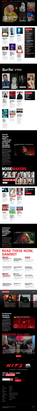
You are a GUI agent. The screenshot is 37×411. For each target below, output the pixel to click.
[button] (33, 359)
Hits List (22, 1)
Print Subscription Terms (13, 394)
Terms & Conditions (12, 397)
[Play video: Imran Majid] (6, 81)
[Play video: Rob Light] (31, 81)
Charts (15, 1)
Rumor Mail (4, 377)
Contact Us (11, 389)
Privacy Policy (11, 396)
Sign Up (11, 379)
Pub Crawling (28, 98)
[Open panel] (34, 1)
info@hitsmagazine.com (5, 407)
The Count (25, 1)
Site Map (10, 399)
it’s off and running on (7, 245)
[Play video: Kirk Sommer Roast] (23, 81)
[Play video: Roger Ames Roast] (14, 81)
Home (3, 386)
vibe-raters (5, 292)
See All (33, 291)
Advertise (10, 388)
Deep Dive (11, 386)
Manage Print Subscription (13, 393)
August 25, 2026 (10, 180)
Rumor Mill (11, 1)
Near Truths (18, 1)
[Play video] (31, 7)
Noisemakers (4, 394)
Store (10, 391)
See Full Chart (27, 56)
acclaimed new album (5, 243)
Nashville (3, 401)
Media (3, 396)
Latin (26, 97)
